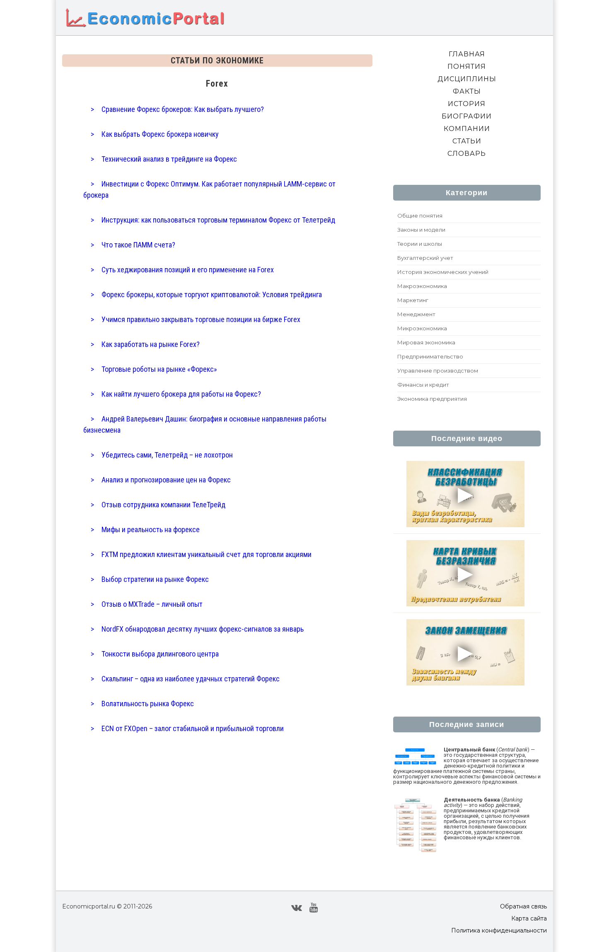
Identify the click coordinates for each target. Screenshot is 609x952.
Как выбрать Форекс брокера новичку (160, 134)
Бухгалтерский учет (425, 257)
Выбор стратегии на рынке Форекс (155, 579)
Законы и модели (421, 229)
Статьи (466, 141)
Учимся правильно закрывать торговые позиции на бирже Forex (201, 319)
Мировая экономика (426, 342)
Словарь (466, 153)
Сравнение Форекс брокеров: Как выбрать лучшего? (183, 109)
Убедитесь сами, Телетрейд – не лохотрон (167, 455)
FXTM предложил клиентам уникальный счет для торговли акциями (207, 554)
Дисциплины (466, 79)
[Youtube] (314, 907)
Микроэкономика (422, 328)
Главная (467, 54)
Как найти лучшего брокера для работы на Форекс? (181, 394)
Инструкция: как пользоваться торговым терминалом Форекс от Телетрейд (218, 220)
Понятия (466, 66)
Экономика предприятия (432, 398)
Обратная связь (523, 906)
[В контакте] (296, 907)
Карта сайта (529, 918)
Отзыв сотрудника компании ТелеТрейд (163, 504)
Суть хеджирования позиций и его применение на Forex (188, 269)
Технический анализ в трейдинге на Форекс (169, 159)
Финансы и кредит (423, 384)
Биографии (467, 116)
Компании (467, 129)
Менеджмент (416, 314)
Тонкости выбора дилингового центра (160, 653)
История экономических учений (442, 272)
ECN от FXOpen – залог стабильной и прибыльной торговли (193, 728)
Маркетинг (412, 300)
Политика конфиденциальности (499, 930)
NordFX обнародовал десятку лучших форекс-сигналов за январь (203, 629)
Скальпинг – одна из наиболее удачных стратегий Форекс (191, 678)
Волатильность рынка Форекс (148, 703)
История (467, 104)
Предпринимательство (430, 356)
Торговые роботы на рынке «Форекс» (159, 369)
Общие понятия (419, 215)
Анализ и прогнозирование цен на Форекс (166, 479)
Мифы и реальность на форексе (151, 529)
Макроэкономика (422, 286)
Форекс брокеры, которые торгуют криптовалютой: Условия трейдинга (212, 294)
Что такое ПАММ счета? (138, 244)
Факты (467, 91)
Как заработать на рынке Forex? (151, 344)
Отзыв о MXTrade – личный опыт (152, 604)
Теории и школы (419, 243)
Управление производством (437, 370)
